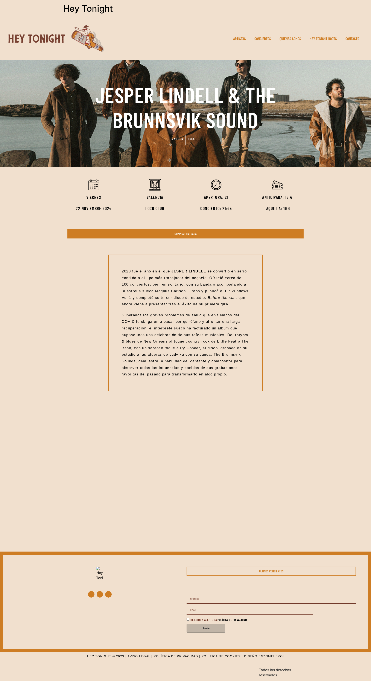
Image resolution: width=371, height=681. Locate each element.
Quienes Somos (290, 38)
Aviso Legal (139, 656)
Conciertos (262, 38)
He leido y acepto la (218, 619)
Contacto (352, 38)
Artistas (239, 38)
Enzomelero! (271, 656)
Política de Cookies (221, 656)
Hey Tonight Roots (323, 38)
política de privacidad (232, 619)
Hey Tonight (88, 8)
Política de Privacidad (176, 656)
